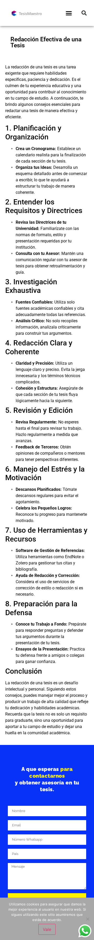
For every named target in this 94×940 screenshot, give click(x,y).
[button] (69, 13)
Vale (47, 929)
